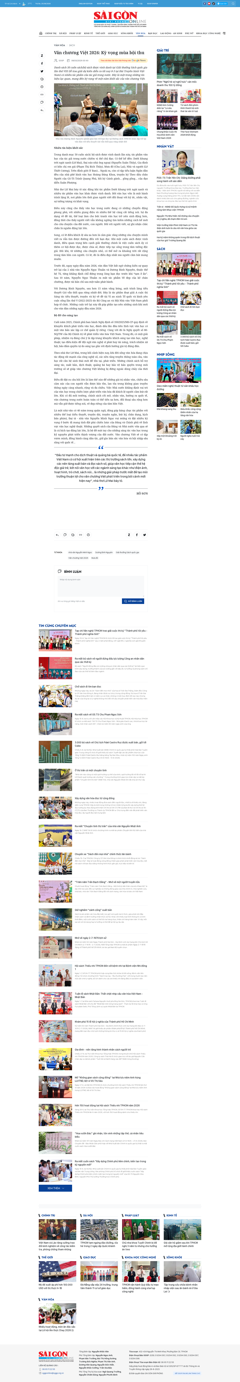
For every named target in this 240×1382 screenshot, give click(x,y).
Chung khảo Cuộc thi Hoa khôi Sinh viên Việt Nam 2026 (167, 134)
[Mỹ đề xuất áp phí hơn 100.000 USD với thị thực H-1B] (57, 1271)
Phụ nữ (189, 33)
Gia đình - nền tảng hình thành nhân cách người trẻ (103, 1049)
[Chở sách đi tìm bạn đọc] (55, 696)
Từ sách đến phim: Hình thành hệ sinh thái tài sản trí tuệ (189, 108)
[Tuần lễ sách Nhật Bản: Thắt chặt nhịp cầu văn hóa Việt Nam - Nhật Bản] (55, 1003)
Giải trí (163, 50)
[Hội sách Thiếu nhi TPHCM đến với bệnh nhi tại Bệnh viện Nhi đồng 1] (55, 975)
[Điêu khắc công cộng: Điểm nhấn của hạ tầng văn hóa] (190, 400)
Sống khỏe (127, 33)
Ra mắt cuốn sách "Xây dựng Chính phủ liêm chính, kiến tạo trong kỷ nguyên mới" (110, 1163)
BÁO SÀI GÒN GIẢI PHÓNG (120, 19)
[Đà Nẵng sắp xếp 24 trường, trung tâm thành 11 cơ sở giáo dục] (99, 1271)
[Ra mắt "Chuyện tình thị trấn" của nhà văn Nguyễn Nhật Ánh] (55, 836)
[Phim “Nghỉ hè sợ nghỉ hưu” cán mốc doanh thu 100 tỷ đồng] (179, 66)
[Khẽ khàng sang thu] (167, 400)
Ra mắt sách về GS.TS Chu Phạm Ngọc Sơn (98, 714)
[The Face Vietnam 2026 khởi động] (190, 123)
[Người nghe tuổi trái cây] (190, 427)
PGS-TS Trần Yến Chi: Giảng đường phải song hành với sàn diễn (178, 179)
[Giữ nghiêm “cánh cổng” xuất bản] (55, 919)
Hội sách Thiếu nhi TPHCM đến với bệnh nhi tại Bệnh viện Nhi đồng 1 (111, 967)
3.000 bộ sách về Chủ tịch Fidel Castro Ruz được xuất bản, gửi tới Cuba (110, 744)
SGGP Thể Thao (103, 4)
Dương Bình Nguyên (104, 552)
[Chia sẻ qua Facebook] (42, 63)
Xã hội (63, 33)
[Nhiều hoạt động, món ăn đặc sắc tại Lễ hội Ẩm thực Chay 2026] (57, 1313)
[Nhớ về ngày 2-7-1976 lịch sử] (55, 947)
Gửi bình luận (135, 601)
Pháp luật (75, 33)
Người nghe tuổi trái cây (190, 437)
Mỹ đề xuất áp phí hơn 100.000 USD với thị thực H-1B (55, 1286)
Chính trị (50, 33)
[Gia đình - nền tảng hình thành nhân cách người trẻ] (55, 1059)
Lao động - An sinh (171, 33)
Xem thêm (224, 33)
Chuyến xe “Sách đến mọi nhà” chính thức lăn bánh (103, 854)
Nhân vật (165, 146)
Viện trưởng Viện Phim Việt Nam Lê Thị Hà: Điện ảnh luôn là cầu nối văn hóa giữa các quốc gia (177, 228)
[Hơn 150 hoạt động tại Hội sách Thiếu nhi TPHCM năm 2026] (55, 1115)
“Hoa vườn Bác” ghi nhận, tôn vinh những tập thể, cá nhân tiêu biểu (109, 1135)
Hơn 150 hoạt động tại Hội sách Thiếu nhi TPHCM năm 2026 (107, 1105)
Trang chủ (41, 33)
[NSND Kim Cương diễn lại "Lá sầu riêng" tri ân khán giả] (167, 96)
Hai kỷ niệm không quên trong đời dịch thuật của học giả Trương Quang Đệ (178, 239)
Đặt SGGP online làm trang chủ (187, 1373)
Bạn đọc (153, 33)
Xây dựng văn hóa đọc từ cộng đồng (94, 798)
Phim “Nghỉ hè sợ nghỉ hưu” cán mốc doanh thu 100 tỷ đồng (177, 83)
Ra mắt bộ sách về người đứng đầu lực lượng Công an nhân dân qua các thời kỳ (109, 660)
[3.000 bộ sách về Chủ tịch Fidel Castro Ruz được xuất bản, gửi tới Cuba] (55, 752)
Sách (72, 45)
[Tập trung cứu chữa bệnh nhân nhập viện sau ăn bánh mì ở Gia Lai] (182, 1271)
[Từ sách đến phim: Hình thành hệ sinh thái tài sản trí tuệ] (190, 96)
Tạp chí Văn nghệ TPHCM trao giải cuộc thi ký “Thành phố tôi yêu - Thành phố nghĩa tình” (111, 632)
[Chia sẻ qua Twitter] (42, 71)
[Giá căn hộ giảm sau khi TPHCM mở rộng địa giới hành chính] (182, 1229)
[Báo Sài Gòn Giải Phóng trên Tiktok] (213, 3)
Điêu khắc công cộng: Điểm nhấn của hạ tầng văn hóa (190, 412)
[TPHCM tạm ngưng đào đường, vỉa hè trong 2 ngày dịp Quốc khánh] (99, 1229)
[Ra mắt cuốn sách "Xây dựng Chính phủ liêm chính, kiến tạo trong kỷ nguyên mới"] (55, 1171)
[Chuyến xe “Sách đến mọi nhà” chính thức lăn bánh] (55, 864)
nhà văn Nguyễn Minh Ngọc (80, 552)
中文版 (140, 4)
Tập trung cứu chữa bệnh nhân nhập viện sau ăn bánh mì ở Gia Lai (181, 1288)
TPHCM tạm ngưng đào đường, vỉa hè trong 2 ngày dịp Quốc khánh (99, 1244)
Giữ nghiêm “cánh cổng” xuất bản (93, 910)
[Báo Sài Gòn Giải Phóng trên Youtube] (209, 3)
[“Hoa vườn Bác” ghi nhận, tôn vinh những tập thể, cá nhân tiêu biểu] (55, 1143)
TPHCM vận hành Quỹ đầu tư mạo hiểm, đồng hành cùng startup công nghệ (140, 1288)
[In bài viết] (42, 87)
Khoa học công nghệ (208, 33)
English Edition (85, 4)
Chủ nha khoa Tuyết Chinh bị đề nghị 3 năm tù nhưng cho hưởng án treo (139, 1246)
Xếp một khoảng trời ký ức (167, 437)
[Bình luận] (42, 102)
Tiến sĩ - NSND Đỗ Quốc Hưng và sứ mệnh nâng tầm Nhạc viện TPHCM (177, 208)
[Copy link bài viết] (42, 94)
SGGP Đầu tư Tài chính (123, 4)
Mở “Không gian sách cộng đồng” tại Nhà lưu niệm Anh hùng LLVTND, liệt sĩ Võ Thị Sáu (108, 1079)
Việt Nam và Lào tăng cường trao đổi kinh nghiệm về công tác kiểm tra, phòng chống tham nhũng (57, 1246)
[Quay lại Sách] (42, 110)
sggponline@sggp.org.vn (53, 1373)
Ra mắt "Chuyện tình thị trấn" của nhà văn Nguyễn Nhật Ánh (108, 826)
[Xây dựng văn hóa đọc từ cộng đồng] (55, 808)
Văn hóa (140, 33)
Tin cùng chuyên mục (57, 625)
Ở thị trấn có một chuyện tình (91, 770)
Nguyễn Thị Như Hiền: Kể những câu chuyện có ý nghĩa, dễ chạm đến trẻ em (178, 217)
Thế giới (100, 33)
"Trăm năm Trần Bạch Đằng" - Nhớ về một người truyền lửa (107, 882)
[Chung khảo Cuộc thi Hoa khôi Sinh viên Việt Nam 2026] (167, 123)
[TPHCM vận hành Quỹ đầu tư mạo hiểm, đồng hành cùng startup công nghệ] (141, 1271)
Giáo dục (113, 33)
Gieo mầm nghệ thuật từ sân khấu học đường (178, 387)
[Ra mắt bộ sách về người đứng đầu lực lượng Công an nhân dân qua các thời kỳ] (55, 668)
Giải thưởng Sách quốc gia (127, 552)
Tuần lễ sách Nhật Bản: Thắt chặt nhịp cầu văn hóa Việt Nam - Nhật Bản (109, 995)
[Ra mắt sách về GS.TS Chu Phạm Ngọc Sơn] (55, 724)
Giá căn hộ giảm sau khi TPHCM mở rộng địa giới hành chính (181, 1244)
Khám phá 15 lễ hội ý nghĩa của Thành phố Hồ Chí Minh (104, 1021)
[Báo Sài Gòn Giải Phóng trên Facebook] (204, 3)
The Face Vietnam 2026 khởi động (189, 133)
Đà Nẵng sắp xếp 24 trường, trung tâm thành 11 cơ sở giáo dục (99, 1286)
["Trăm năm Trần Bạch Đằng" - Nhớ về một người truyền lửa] (55, 891)
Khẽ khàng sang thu (166, 409)
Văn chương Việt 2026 (78, 558)
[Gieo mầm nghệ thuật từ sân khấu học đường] (179, 370)
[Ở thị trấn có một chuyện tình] (55, 780)
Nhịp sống (166, 354)
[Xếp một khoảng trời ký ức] (167, 427)
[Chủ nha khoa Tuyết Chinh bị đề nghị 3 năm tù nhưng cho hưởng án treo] (141, 1229)
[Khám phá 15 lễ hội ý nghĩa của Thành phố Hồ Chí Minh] (55, 1031)
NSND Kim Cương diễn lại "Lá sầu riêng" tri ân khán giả (167, 108)
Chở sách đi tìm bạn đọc (88, 686)
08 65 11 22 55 (48, 1369)
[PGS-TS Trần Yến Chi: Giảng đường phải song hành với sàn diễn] (179, 162)
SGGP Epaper (152, 4)
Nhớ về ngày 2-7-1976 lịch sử (90, 937)
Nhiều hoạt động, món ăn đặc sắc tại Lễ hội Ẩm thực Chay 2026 (57, 1328)
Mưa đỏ (95, 558)
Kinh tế (88, 33)
